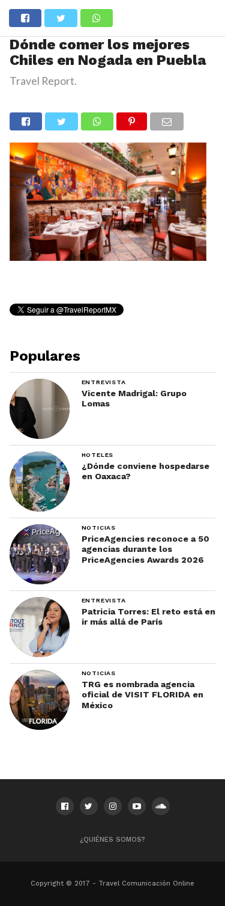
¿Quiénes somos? (112, 839)
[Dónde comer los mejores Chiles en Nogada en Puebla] (108, 257)
